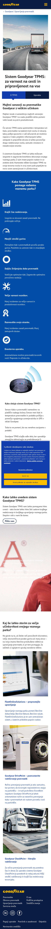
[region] (25, 464)
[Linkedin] (5, 913)
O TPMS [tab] (13, 95)
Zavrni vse (25, 476)
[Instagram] (12, 913)
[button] (46, 4)
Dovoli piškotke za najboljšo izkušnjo (25, 482)
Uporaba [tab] (37, 95)
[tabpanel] (25, 359)
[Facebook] (19, 913)
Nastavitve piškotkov (25, 470)
